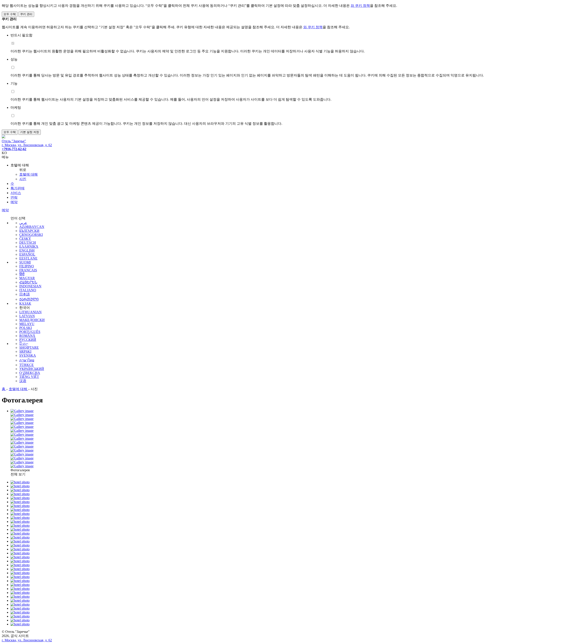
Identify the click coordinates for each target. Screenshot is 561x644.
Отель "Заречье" (14, 141)
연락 (14, 197)
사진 (22, 179)
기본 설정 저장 (29, 132)
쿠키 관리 (26, 14)
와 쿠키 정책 (360, 5)
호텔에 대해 (28, 174)
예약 (14, 202)
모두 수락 (10, 14)
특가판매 (18, 188)
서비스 (16, 193)
